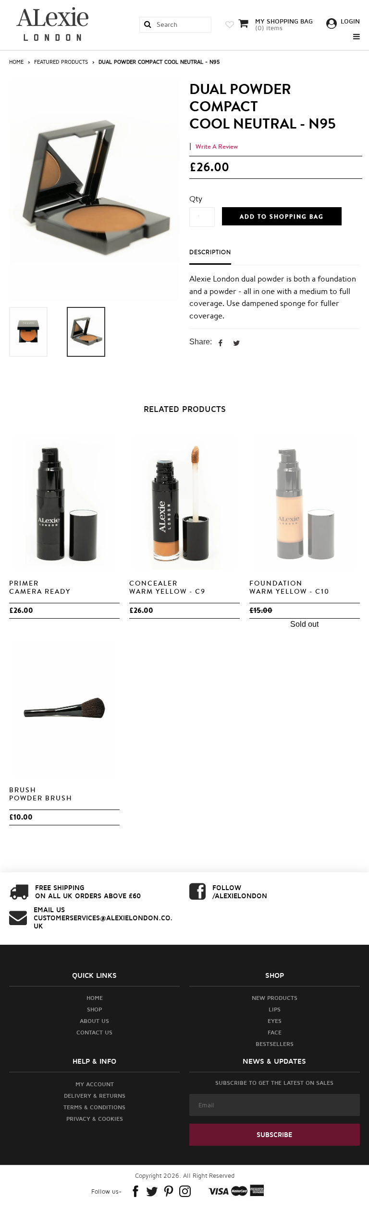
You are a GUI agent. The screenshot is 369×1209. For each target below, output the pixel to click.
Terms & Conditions (94, 1107)
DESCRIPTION (210, 252)
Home (16, 62)
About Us (94, 1020)
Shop (94, 1009)
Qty (195, 199)
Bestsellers (275, 1043)
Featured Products (61, 62)
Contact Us (94, 1032)
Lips (275, 1009)
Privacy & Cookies (94, 1118)
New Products (274, 997)
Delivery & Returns (94, 1095)
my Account (94, 1084)
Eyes (275, 1020)
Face (275, 1032)
